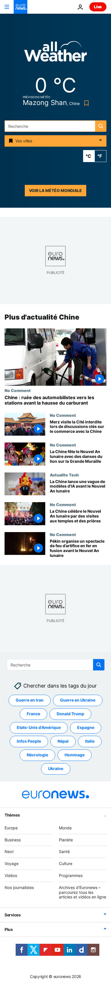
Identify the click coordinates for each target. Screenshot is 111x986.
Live (98, 6)
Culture (65, 863)
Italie (89, 741)
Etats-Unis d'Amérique (39, 727)
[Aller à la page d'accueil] (20, 7)
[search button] (100, 126)
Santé (64, 851)
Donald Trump (70, 714)
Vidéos (11, 875)
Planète (66, 839)
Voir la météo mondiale (55, 190)
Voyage (11, 863)
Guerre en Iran (30, 700)
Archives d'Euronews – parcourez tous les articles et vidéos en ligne (82, 892)
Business (13, 839)
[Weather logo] (55, 53)
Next (9, 851)
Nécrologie (37, 755)
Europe (11, 827)
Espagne (85, 727)
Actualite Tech (64, 474)
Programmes (71, 875)
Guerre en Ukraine (77, 700)
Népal (63, 741)
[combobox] (55, 126)
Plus (9, 929)
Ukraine (55, 768)
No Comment (18, 390)
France (33, 714)
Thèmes (12, 815)
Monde (65, 827)
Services (13, 914)
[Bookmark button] (85, 103)
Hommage (75, 755)
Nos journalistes (19, 887)
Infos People (29, 741)
